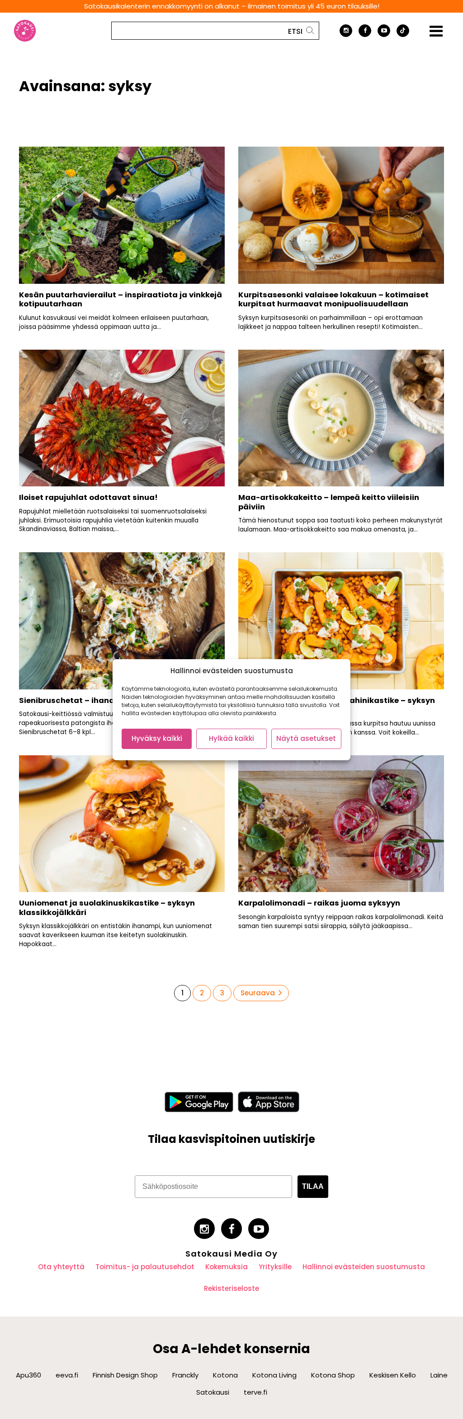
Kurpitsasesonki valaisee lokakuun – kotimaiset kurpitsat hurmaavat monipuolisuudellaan (333, 300)
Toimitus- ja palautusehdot (144, 1266)
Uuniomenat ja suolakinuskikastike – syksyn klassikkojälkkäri (107, 908)
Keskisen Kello (392, 1375)
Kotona (225, 1375)
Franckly (185, 1375)
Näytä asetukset (306, 738)
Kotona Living (274, 1375)
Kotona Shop (333, 1375)
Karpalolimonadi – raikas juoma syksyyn (319, 903)
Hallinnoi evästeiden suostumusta (363, 1266)
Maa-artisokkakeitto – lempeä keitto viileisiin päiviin (328, 502)
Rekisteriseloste (231, 1288)
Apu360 (28, 1375)
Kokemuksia (226, 1266)
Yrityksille (275, 1266)
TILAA (313, 1186)
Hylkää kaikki (231, 738)
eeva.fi (67, 1375)
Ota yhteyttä (61, 1266)
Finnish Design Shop (125, 1375)
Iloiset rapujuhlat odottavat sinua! (88, 497)
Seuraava (258, 993)
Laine (439, 1375)
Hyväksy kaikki (157, 738)
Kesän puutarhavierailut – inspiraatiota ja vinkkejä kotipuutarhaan (120, 300)
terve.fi (255, 1392)
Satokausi (212, 1392)
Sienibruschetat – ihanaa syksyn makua (99, 700)
